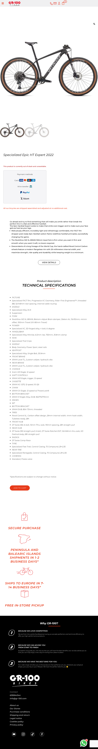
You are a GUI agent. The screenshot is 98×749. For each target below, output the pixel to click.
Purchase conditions (20, 712)
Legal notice (16, 718)
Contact (14, 692)
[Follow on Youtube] (14, 734)
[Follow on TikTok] (33, 734)
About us (14, 705)
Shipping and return (20, 715)
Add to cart (20, 488)
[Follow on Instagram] (23, 734)
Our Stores (15, 708)
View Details (49, 262)
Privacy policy (16, 725)
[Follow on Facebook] (42, 734)
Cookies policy (17, 721)
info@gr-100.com (18, 698)
